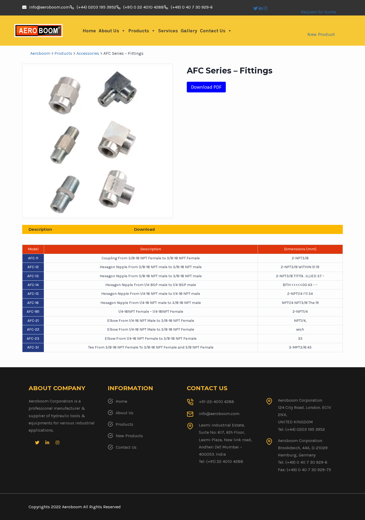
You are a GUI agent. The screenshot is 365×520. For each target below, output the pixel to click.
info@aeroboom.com (49, 7)
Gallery (189, 31)
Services (168, 31)
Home (89, 31)
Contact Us (213, 31)
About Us (109, 31)
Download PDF (206, 87)
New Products (129, 435)
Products (138, 31)
